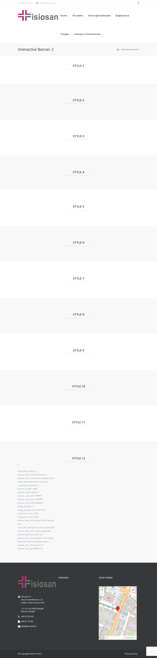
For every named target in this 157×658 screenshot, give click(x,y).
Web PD (33, 653)
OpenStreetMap (115, 637)
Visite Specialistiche (99, 15)
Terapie (64, 34)
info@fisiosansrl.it (47, 3)
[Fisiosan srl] (38, 15)
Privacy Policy (131, 653)
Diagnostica (122, 15)
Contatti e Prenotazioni (87, 34)
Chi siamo (77, 15)
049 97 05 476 (27, 3)
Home (63, 15)
